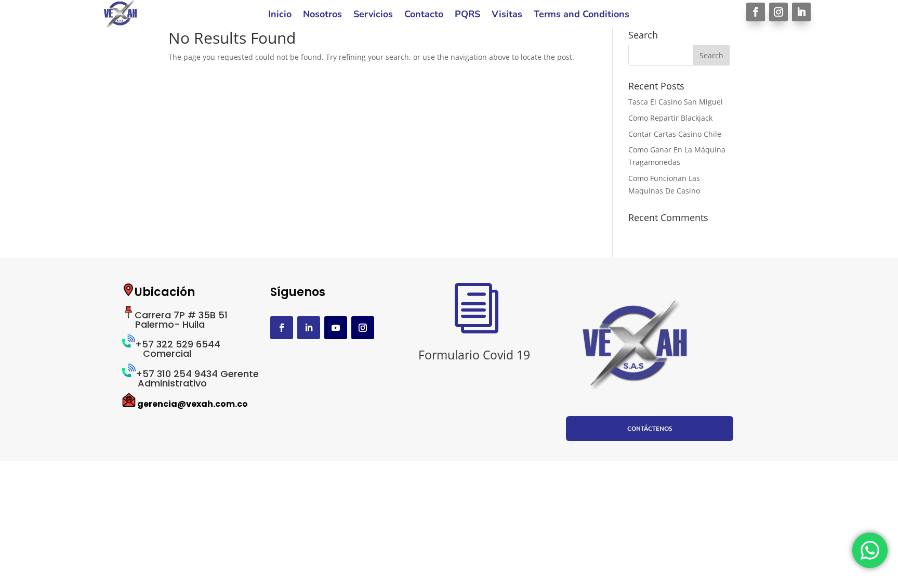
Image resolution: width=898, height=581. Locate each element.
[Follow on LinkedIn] (801, 12)
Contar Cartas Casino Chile (674, 134)
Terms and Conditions (581, 15)
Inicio (280, 15)
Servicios (373, 15)
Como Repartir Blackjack (670, 118)
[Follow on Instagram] (778, 12)
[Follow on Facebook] (755, 12)
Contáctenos (649, 428)
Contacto (423, 15)
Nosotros (322, 15)
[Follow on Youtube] (335, 327)
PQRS (467, 15)
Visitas (507, 15)
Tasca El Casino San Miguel (675, 102)
